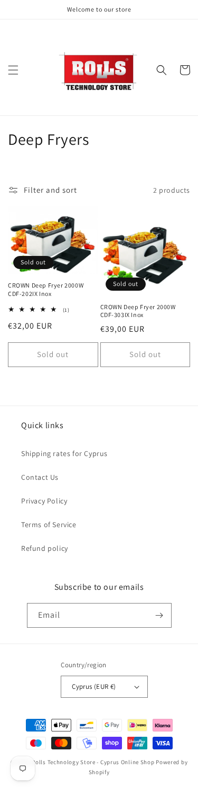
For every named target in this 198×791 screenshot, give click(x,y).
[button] (13, 70)
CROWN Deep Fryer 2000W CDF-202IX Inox (45, 289)
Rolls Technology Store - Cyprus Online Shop (93, 762)
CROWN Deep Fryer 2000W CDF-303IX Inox (138, 311)
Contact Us (40, 477)
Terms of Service (49, 524)
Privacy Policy (44, 501)
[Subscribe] (159, 615)
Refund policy (44, 548)
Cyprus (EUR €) (94, 686)
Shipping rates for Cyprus (64, 453)
